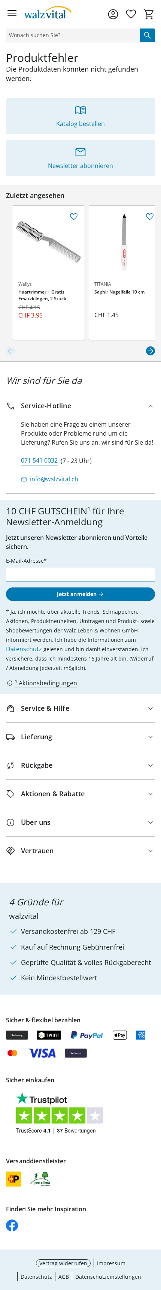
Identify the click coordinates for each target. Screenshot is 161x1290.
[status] (71, 35)
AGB (63, 1276)
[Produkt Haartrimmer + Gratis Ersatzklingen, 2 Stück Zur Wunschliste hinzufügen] (74, 217)
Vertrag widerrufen (63, 1263)
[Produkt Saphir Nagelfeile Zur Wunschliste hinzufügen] (150, 217)
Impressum (111, 1263)
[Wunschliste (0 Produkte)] (131, 14)
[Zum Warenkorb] (149, 14)
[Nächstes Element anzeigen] (150, 350)
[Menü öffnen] (12, 14)
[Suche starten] (147, 35)
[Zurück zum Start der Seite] (153, 1237)
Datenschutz (24, 649)
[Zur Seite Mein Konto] (113, 14)
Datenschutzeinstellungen (108, 1276)
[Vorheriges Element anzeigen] (10, 350)
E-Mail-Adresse (25, 560)
